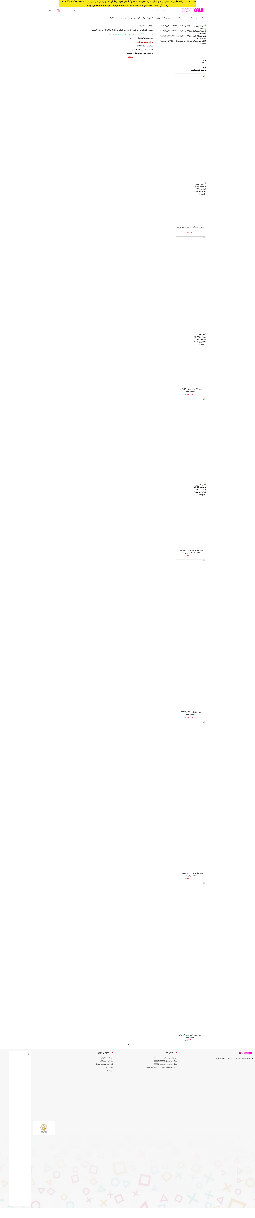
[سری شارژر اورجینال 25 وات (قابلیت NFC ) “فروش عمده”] (190, 796)
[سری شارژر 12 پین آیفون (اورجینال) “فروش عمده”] (190, 957)
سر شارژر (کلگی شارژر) (140, 49)
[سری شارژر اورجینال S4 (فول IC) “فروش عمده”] (190, 311)
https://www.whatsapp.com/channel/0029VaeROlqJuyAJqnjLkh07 (122, 5)
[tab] (128, 56)
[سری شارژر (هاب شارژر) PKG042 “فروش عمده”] (190, 634)
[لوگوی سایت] (192, 10)
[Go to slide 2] (126, 1044)
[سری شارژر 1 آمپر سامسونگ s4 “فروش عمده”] (190, 150)
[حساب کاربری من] (50, 11)
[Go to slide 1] (128, 1044)
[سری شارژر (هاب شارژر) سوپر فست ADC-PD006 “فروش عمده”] (190, 473)
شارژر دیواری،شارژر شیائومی (136, 53)
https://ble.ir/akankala (72, 1)
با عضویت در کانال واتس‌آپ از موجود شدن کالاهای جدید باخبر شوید (131, 34)
